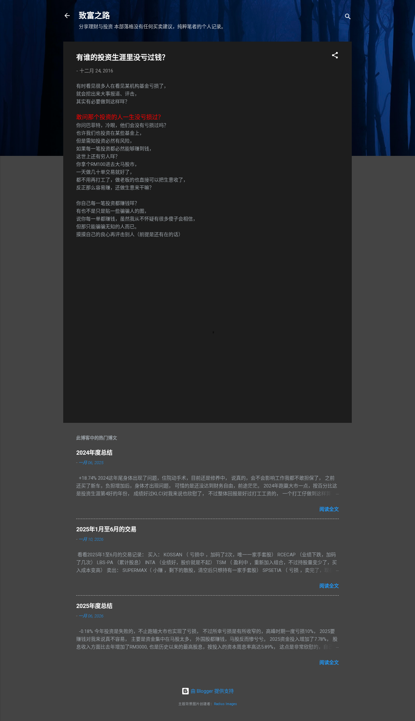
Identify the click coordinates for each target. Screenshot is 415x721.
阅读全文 (329, 509)
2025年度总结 (94, 605)
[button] (335, 56)
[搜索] (348, 18)
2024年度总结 (94, 452)
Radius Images (225, 704)
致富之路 (94, 15)
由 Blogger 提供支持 (211, 691)
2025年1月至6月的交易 (106, 529)
